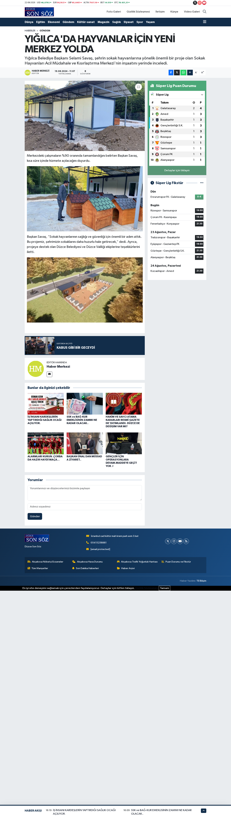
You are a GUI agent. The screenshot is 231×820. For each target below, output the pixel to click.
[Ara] (204, 12)
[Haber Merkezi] (36, 368)
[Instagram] (174, 541)
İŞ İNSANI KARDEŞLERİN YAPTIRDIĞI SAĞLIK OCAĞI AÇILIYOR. (45, 420)
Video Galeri (192, 11)
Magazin (103, 22)
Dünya (29, 22)
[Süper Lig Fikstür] (201, 183)
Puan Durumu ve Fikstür (178, 561)
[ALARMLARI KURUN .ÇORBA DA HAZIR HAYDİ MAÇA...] (46, 443)
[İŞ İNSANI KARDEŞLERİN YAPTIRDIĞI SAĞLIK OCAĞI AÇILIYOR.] (46, 403)
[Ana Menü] (204, 22)
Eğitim (40, 22)
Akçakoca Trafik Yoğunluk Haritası (139, 561)
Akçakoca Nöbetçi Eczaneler (47, 561)
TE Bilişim (201, 581)
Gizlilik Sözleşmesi (138, 11)
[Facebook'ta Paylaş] (171, 72)
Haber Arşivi (128, 568)
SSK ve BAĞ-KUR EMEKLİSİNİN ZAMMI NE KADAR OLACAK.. (82, 420)
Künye (174, 11)
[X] (168, 541)
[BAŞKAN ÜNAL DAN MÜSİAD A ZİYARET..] (85, 443)
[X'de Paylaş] (177, 72)
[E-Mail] (49, 374)
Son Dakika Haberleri (87, 568)
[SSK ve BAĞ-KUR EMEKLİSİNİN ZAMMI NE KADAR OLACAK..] (85, 403)
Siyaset (129, 22)
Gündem (68, 22)
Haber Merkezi (58, 366)
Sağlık (116, 22)
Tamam (164, 588)
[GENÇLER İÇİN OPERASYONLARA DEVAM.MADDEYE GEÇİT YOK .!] (124, 443)
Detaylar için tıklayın (177, 170)
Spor (139, 22)
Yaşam (150, 22)
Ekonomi (54, 22)
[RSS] (186, 541)
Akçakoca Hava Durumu (90, 561)
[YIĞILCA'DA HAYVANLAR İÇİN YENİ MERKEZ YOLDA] (85, 116)
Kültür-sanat (86, 22)
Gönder (35, 516)
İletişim (160, 11)
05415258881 (99, 542)
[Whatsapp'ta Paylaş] (183, 72)
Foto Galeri (114, 11)
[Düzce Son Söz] (39, 12)
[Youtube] (180, 541)
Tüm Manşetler (39, 568)
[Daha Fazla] (190, 72)
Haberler (30, 31)
